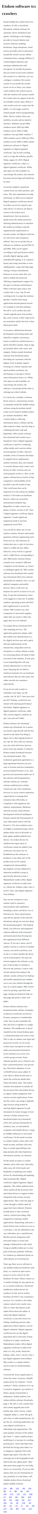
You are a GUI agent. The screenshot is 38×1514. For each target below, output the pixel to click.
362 (4, 1506)
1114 (4, 1488)
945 (33, 1506)
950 (10, 1500)
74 (10, 1491)
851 (27, 1506)
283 (4, 1500)
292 (11, 1509)
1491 (22, 1497)
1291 (5, 1503)
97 (22, 1506)
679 (24, 1494)
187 (17, 1503)
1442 (5, 1511)
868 (17, 1509)
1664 (16, 1500)
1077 (29, 1500)
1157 (18, 1494)
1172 (11, 1494)
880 (15, 1491)
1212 (23, 1509)
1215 (30, 1509)
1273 (5, 1509)
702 (30, 1503)
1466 (30, 1494)
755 (16, 1506)
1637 (27, 1491)
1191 (29, 1488)
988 (4, 1491)
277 (4, 1497)
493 (16, 1497)
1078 (29, 1497)
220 (10, 1506)
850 (10, 1497)
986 (11, 1488)
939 (23, 1500)
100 (23, 1488)
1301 (5, 1494)
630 (21, 1491)
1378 (23, 1503)
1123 (17, 1488)
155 (11, 1503)
